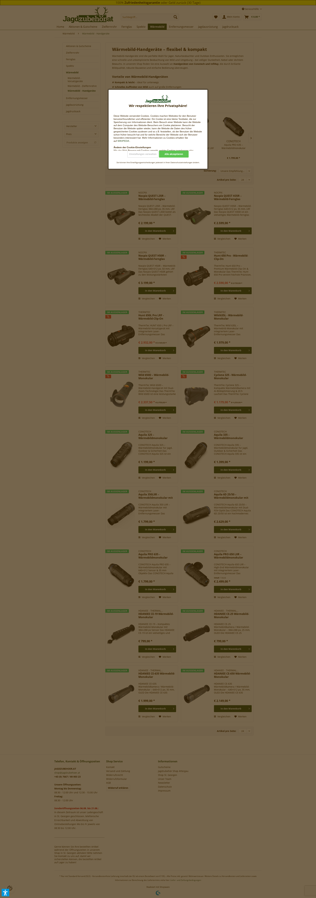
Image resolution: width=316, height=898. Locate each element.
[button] (5, 892)
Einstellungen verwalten (143, 154)
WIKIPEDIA (124, 141)
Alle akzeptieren (174, 154)
